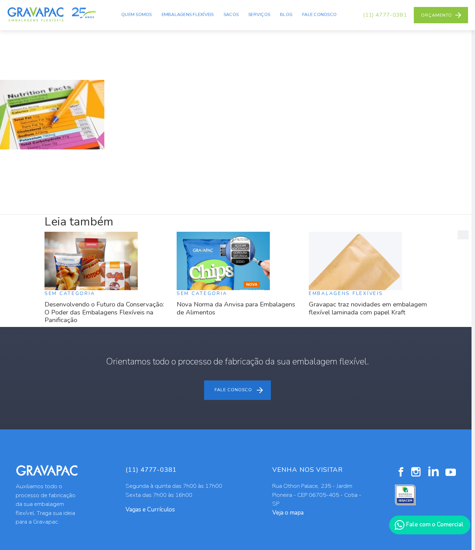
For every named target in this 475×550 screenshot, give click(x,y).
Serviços (259, 14)
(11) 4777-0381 (385, 15)
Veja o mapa (288, 513)
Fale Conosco (319, 14)
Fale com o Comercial (434, 524)
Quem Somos (136, 14)
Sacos (231, 14)
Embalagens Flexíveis (188, 14)
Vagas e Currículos (150, 510)
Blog (286, 14)
